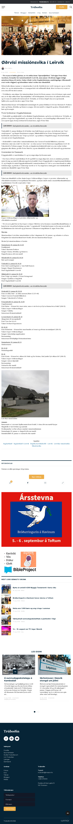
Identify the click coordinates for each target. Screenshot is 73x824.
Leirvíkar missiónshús (62, 444)
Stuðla (61, 7)
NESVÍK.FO (53, 2)
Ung (38, 13)
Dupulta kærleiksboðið (38, 444)
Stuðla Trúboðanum (11, 755)
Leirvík (50, 444)
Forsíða (6, 750)
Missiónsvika (36, 446)
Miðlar (6, 779)
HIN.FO (67, 2)
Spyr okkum (36, 477)
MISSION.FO (34, 2)
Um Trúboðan (9, 757)
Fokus (6, 770)
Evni (5, 773)
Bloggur (23, 13)
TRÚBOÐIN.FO (44, 2)
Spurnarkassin (54, 13)
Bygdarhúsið (7, 444)
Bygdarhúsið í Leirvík (21, 444)
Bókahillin (31, 13)
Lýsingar (7, 759)
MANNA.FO (60, 2)
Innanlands (13, 72)
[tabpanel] (18, 682)
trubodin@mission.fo (45, 772)
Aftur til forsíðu (17, 7)
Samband (7, 762)
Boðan (44, 13)
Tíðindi (16, 13)
